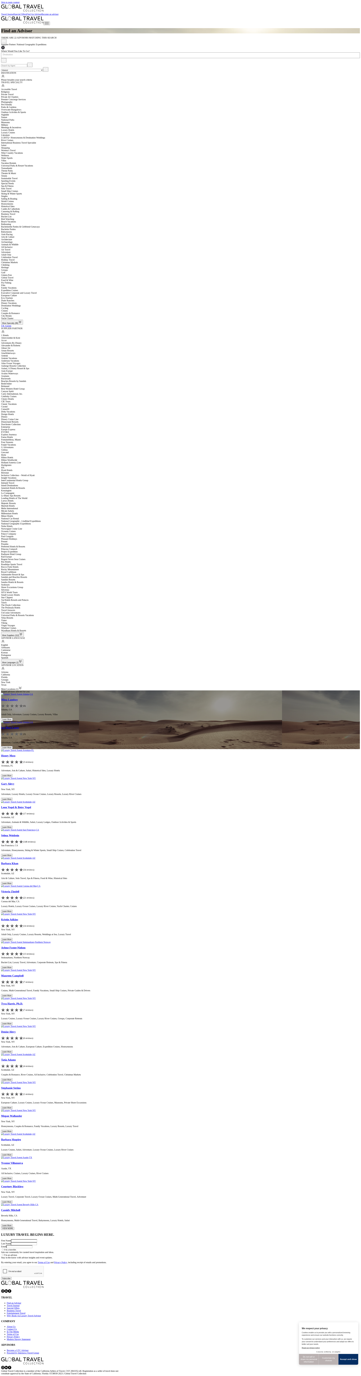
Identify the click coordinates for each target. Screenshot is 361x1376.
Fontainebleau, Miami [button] (11, 439)
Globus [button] (4, 450)
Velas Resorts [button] (7, 618)
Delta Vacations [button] (8, 411)
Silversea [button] (5, 590)
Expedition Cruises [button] (9, 290)
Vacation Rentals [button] (8, 163)
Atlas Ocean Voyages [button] (10, 363)
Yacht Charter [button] (7, 318)
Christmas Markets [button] (9, 262)
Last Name (6, 1243)
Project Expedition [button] (9, 551)
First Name (6, 1240)
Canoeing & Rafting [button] (10, 211)
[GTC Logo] (22, 1284)
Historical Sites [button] (8, 206)
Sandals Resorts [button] (8, 579)
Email (3, 1246)
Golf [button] (3, 272)
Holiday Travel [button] (8, 260)
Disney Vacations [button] (9, 303)
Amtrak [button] (4, 355)
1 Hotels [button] (5, 335)
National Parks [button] (7, 120)
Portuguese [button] (6, 655)
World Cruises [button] (7, 201)
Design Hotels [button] (7, 414)
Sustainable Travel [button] (9, 178)
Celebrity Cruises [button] (8, 396)
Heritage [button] (5, 267)
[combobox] (2, 54)
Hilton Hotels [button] (7, 457)
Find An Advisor (34, 14)
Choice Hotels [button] (7, 399)
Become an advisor (50, 14)
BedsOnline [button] (6, 383)
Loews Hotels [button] (7, 501)
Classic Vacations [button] (9, 404)
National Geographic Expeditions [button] (16, 523)
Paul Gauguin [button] (7, 536)
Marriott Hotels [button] (8, 506)
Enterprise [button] (5, 427)
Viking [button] (4, 623)
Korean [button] (4, 652)
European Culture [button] (9, 295)
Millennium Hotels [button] (9, 513)
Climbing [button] (5, 265)
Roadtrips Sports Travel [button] (11, 564)
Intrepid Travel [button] (7, 483)
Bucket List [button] (6, 216)
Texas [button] (3, 685)
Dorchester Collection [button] (11, 424)
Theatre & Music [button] (8, 173)
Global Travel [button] (7, 277)
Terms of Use (44, 1262)
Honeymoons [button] (7, 204)
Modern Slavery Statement (18, 1339)
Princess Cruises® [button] (9, 549)
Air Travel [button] (5, 249)
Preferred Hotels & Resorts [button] (13, 546)
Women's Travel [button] (8, 150)
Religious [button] (5, 92)
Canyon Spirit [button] (7, 391)
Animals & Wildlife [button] (9, 244)
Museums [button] (5, 122)
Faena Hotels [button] (7, 437)
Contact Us (12, 1329)
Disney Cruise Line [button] (9, 419)
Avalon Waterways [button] (9, 373)
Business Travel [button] (8, 214)
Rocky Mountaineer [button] (10, 569)
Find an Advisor (14, 1303)
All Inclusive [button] (7, 247)
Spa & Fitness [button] (7, 186)
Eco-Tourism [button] (7, 298)
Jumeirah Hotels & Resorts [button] (13, 488)
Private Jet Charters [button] (9, 97)
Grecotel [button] (5, 452)
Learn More (6, 719)
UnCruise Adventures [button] (10, 613)
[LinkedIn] (6, 1292)
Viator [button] (4, 620)
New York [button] (5, 682)
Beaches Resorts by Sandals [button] (13, 381)
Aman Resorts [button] (7, 350)
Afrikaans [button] (5, 647)
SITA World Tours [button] (9, 592)
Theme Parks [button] (7, 171)
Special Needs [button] (7, 183)
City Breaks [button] (6, 316)
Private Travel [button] (7, 94)
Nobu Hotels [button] (7, 526)
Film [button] (3, 285)
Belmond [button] (5, 386)
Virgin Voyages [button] (8, 625)
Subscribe (6, 1278)
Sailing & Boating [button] (9, 199)
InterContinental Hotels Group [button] (14, 480)
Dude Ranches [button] (7, 300)
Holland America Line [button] (11, 462)
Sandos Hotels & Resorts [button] (12, 582)
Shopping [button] (5, 148)
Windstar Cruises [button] (8, 628)
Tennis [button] (4, 176)
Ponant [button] (4, 541)
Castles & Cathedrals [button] (10, 209)
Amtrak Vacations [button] (9, 358)
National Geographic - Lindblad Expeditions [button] (21, 521)
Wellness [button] (5, 155)
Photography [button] (7, 102)
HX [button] (3, 467)
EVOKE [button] (5, 432)
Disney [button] (4, 417)
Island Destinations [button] (9, 485)
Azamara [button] (5, 376)
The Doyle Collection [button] (10, 605)
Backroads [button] (6, 378)
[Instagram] (3, 1292)
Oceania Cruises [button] (8, 531)
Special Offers (20, 14)
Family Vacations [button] (8, 288)
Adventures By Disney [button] (11, 343)
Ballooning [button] (6, 224)
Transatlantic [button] (6, 168)
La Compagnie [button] (7, 493)
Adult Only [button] (6, 255)
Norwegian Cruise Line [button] (11, 529)
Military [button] (4, 125)
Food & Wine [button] (7, 280)
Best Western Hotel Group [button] (13, 389)
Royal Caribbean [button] (8, 572)
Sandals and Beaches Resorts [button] (14, 577)
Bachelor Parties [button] (8, 229)
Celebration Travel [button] (9, 257)
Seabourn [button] (5, 585)
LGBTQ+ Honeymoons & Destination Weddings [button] (23, 137)
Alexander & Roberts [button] (10, 345)
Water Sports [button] (7, 158)
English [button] (4, 645)
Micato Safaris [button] (7, 511)
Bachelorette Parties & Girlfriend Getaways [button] (20, 227)
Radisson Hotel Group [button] (11, 554)
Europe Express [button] (8, 429)
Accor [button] (4, 340)
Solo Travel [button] (6, 188)
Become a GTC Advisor (17, 1350)
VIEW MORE (7, 1228)
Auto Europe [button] (7, 371)
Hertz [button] (3, 455)
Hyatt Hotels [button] (6, 470)
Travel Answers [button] (8, 610)
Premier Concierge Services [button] (13, 99)
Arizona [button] (4, 672)
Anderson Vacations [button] (10, 361)
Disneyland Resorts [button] (9, 422)
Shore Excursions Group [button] (12, 587)
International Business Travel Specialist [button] (18, 143)
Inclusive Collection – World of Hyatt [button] (18, 475)
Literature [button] (5, 135)
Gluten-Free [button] (6, 275)
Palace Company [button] (8, 534)
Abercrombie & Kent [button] (10, 338)
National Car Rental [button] (10, 518)
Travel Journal (7, 14)
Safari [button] (3, 145)
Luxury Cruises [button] (8, 132)
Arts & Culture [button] (7, 237)
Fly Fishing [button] (6, 283)
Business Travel (14, 1310)
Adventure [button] (6, 252)
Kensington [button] (6, 490)
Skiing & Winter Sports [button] (11, 193)
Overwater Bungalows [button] (11, 109)
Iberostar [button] (5, 473)
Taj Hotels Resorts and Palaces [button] (14, 600)
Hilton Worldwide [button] (9, 460)
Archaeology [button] (7, 242)
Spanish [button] (4, 657)
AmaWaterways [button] (8, 353)
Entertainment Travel (16, 1313)
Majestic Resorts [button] (8, 503)
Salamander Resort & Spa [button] (12, 574)
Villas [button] (3, 160)
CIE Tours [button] (5, 401)
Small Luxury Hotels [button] (10, 595)
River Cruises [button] (7, 140)
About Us (11, 1326)
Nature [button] (4, 117)
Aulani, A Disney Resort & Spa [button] (15, 368)
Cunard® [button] (5, 409)
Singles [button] (4, 196)
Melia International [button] (9, 508)
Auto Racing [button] (7, 234)
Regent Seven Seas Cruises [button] (13, 559)
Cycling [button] (4, 308)
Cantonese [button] (5, 650)
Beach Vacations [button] (8, 221)
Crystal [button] (4, 406)
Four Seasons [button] (7, 442)
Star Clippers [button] (7, 597)
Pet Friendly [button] (6, 104)
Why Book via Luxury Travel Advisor (24, 1315)
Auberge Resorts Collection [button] (13, 366)
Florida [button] (4, 677)
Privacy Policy (60, 1262)
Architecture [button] (6, 239)
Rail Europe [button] (6, 557)
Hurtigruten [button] (6, 465)
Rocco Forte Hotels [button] (9, 567)
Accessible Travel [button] (9, 89)
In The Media (13, 1331)
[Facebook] (9, 1292)
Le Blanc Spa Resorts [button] (10, 495)
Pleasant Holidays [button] (9, 539)
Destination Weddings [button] (11, 305)
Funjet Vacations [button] (8, 445)
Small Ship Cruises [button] (9, 191)
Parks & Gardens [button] (8, 107)
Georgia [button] (4, 680)
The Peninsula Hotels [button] (10, 607)
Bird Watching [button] (7, 219)
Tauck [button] (4, 602)
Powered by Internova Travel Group (23, 1353)
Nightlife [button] (5, 115)
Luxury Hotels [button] (7, 130)
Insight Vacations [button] (8, 478)
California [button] (5, 674)
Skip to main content (10, 2)
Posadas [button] (4, 544)
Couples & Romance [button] (10, 313)
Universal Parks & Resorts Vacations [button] (17, 615)
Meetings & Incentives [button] (11, 127)
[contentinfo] (22, 8)
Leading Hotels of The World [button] (14, 498)
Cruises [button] (4, 311)
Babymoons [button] (6, 232)
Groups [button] (4, 270)
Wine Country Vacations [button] (12, 153)
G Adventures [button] (7, 447)
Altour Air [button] (5, 348)
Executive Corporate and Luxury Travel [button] (19, 293)
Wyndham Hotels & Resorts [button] (13, 630)
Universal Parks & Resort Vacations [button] (17, 165)
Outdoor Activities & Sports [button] (13, 112)
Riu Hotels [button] (6, 562)
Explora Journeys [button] (9, 434)
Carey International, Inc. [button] (12, 394)
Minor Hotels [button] (7, 516)
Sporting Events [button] (8, 181)
